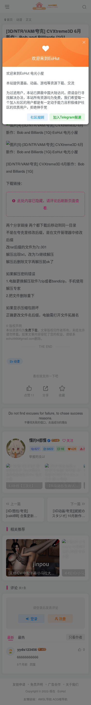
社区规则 (37, 117)
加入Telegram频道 (67, 117)
